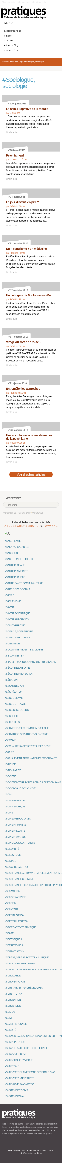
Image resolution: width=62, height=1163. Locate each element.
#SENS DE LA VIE (14, 698)
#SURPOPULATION (15, 1042)
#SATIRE (9, 595)
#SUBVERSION (13, 1006)
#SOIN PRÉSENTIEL (15, 800)
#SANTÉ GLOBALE (15, 565)
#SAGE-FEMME (13, 541)
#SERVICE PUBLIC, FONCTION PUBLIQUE (27, 728)
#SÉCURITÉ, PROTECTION (19, 674)
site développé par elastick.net (31, 1153)
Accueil (5, 61)
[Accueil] (23, 12)
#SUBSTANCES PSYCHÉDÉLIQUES (24, 987)
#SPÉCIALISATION (14, 915)
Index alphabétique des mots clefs (31, 522)
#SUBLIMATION (13, 975)
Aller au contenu (24, 2)
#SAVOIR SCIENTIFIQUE (17, 613)
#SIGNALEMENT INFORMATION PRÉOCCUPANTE (31, 758)
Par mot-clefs (24, 512)
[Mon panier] (46, 22)
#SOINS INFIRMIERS (15, 824)
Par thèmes (37, 512)
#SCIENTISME (12, 643)
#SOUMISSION (12, 891)
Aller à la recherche (39, 2)
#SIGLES (9, 752)
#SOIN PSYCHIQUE (15, 806)
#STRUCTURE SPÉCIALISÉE (20, 963)
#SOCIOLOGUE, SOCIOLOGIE (20, 788)
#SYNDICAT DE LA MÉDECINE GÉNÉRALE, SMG (30, 1072)
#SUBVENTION (13, 999)
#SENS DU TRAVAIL (15, 704)
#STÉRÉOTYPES (14, 945)
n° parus (8, 35)
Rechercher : (13, 498)
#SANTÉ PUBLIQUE (15, 577)
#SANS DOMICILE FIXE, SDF (19, 559)
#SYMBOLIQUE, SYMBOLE (19, 1060)
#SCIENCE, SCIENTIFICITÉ (19, 631)
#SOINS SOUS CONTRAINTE (20, 843)
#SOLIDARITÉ (12, 849)
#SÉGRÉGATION (13, 692)
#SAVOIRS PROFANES (17, 619)
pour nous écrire (11, 50)
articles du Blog (11, 45)
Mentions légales (14, 1150)
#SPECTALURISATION (16, 921)
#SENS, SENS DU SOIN (17, 710)
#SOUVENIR (11, 909)
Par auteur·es (9, 512)
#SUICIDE (10, 1012)
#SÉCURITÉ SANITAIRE (17, 667)
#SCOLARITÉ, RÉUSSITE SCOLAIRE (24, 649)
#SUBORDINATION (15, 981)
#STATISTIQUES (13, 939)
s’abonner (8, 40)
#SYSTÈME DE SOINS (16, 1090)
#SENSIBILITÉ (12, 716)
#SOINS (9, 812)
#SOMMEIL (10, 861)
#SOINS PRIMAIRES (15, 837)
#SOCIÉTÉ (10, 776)
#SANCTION (11, 553)
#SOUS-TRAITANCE (15, 897)
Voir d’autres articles (31, 474)
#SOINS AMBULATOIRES (18, 818)
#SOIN (8, 794)
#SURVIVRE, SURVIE (16, 1054)
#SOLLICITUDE (13, 855)
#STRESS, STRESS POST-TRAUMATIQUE (27, 957)
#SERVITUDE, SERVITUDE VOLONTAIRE (26, 734)
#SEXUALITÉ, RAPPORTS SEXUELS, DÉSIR (28, 746)
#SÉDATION (11, 680)
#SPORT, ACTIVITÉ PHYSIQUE (20, 927)
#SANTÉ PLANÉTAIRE (16, 571)
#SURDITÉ (10, 1030)
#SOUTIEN (10, 903)
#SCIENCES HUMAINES (17, 637)
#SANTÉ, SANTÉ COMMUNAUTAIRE (24, 583)
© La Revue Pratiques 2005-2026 (41, 1150)
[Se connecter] (56, 22)
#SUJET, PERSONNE (16, 1024)
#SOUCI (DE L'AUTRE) (16, 867)
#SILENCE (10, 764)
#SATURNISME (13, 601)
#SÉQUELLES (12, 722)
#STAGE (9, 933)
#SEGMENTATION (14, 686)
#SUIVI (8, 1018)
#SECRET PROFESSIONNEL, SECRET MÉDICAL (30, 661)
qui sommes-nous (12, 31)
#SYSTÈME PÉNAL (15, 1096)
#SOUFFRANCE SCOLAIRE (19, 879)
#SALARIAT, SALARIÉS (16, 547)
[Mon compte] (51, 22)
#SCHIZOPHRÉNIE (15, 625)
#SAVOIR (9, 607)
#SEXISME (10, 740)
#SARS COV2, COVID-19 (17, 589)
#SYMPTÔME (12, 1066)
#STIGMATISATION (14, 951)
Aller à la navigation (9, 2)
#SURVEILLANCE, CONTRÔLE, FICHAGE (26, 1048)
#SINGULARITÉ (13, 770)
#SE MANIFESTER (14, 655)
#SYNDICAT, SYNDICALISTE (19, 1078)
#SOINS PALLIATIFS (15, 830)
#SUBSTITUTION (14, 993)
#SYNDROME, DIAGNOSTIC (19, 1084)
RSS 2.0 (25, 1150)
